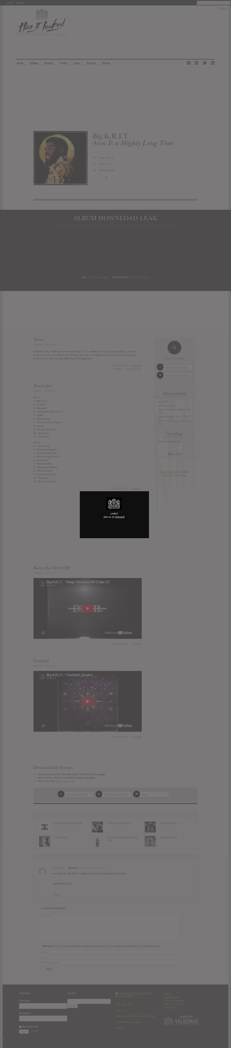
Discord (119, 516)
